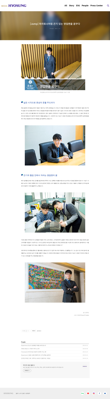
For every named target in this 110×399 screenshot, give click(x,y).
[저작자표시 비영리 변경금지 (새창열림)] (39, 331)
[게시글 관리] (28, 331)
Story (71, 5)
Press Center (96, 5)
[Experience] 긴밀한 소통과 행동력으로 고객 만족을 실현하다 (36, 355)
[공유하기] (26, 331)
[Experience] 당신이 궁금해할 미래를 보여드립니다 (33, 345)
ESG (78, 5)
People (85, 5)
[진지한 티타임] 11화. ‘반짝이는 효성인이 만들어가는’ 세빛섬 (35, 358)
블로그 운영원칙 (26, 393)
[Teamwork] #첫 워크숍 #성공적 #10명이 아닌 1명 (33, 352)
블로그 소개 (18, 393)
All (66, 5)
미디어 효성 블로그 (29, 365)
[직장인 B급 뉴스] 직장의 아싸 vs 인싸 (30, 348)
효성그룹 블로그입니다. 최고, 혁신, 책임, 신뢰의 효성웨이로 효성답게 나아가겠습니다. (43, 367)
